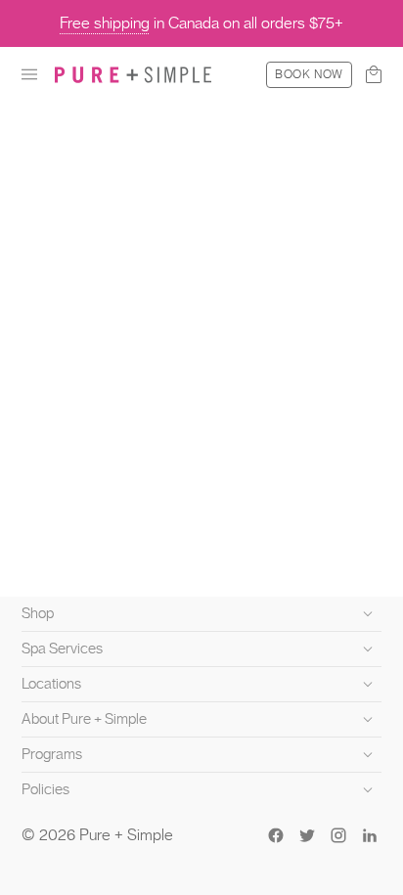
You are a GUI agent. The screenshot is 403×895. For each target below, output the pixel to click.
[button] (29, 74)
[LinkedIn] (369, 835)
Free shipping (105, 23)
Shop (38, 613)
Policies (45, 789)
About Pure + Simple (84, 719)
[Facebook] (276, 835)
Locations (51, 684)
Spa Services (62, 648)
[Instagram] (338, 835)
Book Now (309, 74)
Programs (52, 754)
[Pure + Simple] (133, 74)
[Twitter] (307, 835)
